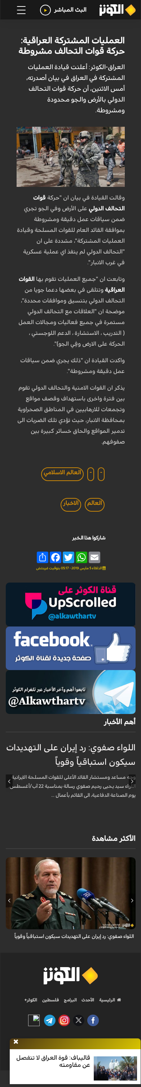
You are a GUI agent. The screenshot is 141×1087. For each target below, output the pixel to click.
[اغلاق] (15, 1042)
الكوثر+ (31, 1000)
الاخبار (71, 503)
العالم (94, 503)
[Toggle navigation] (21, 10)
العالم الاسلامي (62, 472)
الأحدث (87, 1000)
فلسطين (50, 1000)
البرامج (70, 1000)
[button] (132, 781)
